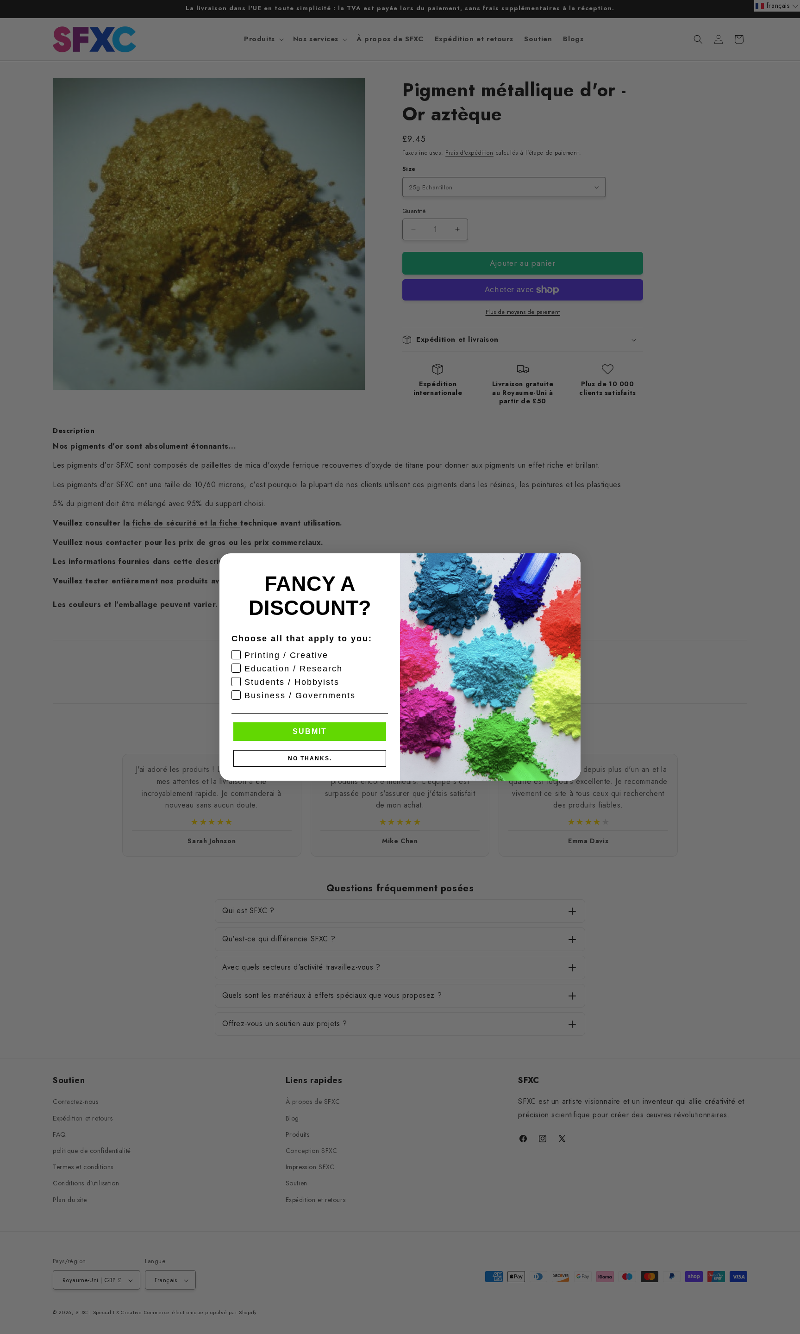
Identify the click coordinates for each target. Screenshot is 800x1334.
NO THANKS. (310, 758)
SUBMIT (310, 731)
